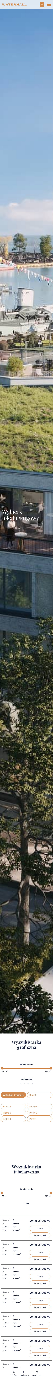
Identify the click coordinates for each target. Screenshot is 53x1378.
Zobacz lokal (40, 1235)
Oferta (40, 1228)
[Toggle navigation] (49, 4)
